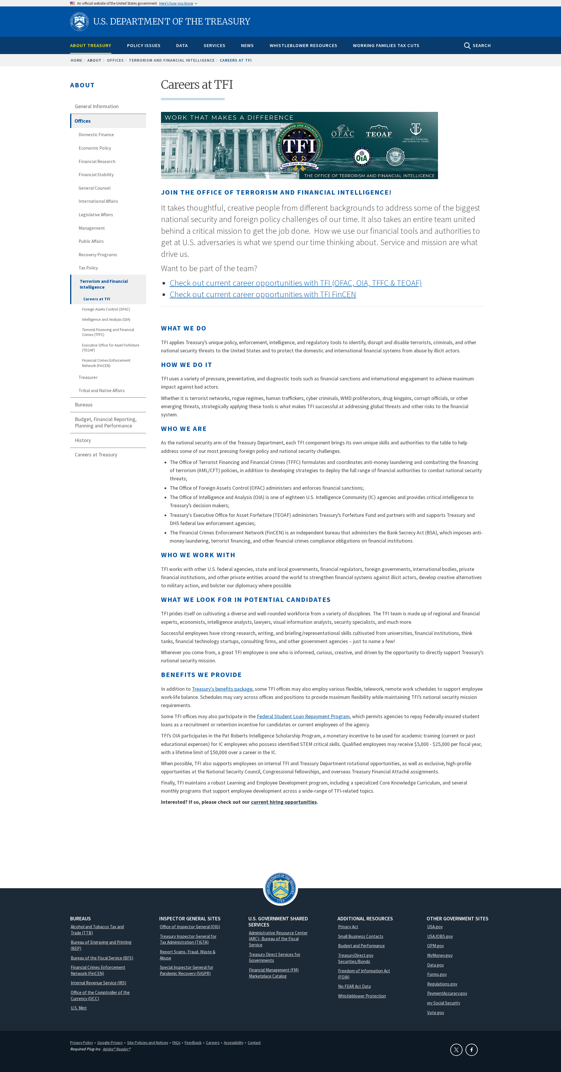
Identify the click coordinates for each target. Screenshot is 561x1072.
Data (182, 45)
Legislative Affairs (96, 214)
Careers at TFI (96, 299)
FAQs (176, 1042)
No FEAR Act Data (354, 986)
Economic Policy (95, 148)
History (83, 440)
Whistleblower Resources (303, 45)
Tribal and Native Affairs (102, 390)
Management (92, 228)
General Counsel (94, 188)
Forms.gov (437, 974)
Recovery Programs (98, 254)
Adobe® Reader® (116, 1049)
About (82, 84)
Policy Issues (144, 45)
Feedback (193, 1042)
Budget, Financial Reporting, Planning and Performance (105, 422)
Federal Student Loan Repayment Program (303, 716)
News (247, 45)
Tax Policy (88, 268)
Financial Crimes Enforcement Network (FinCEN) (106, 363)
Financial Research (97, 161)
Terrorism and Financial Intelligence (172, 60)
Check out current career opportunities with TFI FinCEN (263, 294)
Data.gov (435, 965)
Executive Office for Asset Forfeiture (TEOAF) (110, 348)
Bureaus (84, 404)
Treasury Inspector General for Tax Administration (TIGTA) (188, 939)
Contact (254, 1042)
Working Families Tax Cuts (386, 45)
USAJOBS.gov (440, 936)
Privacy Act (348, 926)
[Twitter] (456, 1050)
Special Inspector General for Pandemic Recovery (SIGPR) (186, 970)
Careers (212, 1042)
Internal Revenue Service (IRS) (98, 983)
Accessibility (233, 1042)
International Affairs (98, 201)
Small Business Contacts (360, 936)
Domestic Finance (96, 134)
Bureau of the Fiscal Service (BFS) (102, 958)
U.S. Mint (79, 1008)
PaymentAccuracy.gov (447, 993)
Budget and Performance (361, 945)
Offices (115, 60)
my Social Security (443, 1003)
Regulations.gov (442, 984)
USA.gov (435, 926)
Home (76, 60)
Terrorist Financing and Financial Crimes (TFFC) (108, 332)
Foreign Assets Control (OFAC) (106, 309)
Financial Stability (96, 174)
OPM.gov (435, 945)
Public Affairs (91, 241)
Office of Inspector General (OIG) (190, 926)
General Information (97, 106)
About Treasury (90, 45)
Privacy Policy (81, 1042)
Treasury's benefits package (222, 689)
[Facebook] (471, 1050)
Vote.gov (435, 1012)
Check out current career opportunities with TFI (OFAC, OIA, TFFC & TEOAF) (296, 283)
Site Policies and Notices (147, 1042)
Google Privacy (110, 1042)
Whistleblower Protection (362, 996)
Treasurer (88, 377)
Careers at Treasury (96, 454)
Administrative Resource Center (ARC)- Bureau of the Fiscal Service (278, 939)
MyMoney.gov (440, 955)
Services (215, 45)
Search (482, 45)
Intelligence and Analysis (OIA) (106, 319)
